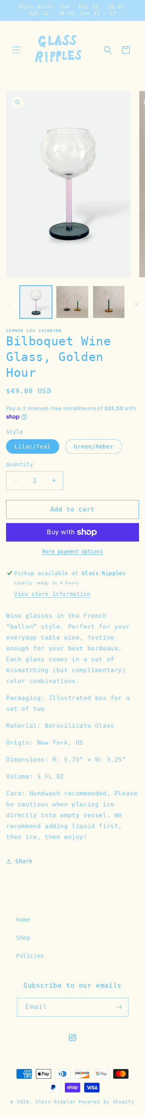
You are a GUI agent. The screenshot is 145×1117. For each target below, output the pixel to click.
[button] (16, 50)
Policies (30, 956)
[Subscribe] (119, 1007)
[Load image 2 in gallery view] (72, 302)
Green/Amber (94, 446)
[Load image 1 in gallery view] (36, 302)
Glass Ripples (55, 1102)
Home (23, 919)
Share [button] (24, 861)
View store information (52, 594)
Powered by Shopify (107, 1102)
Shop (23, 937)
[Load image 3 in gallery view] (109, 302)
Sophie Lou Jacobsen (34, 330)
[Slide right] (136, 304)
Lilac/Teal (32, 446)
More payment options (72, 551)
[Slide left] (9, 304)
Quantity (19, 464)
